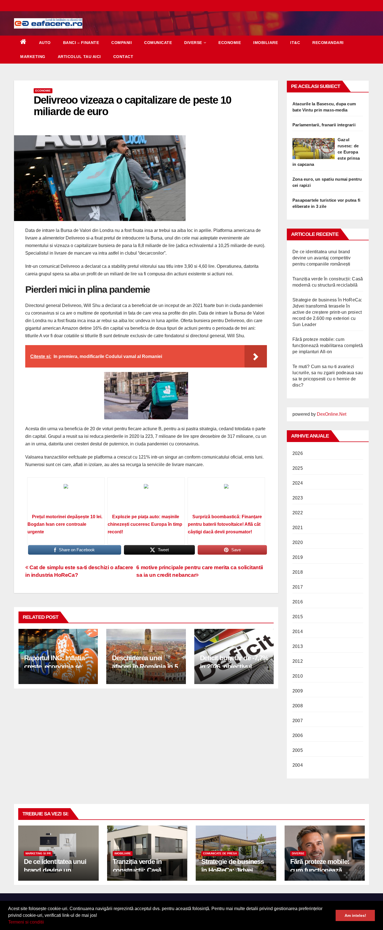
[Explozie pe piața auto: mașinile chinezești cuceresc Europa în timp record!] (146, 497)
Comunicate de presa (220, 853)
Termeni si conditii (26, 922)
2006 (297, 735)
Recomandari (328, 42)
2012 (297, 661)
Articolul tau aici (79, 56)
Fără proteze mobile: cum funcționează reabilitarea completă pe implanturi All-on (327, 345)
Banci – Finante (81, 42)
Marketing (32, 56)
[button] (46, 923)
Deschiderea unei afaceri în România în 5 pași (144, 666)
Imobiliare (265, 42)
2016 (297, 601)
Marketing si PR (38, 853)
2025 (297, 468)
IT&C (295, 42)
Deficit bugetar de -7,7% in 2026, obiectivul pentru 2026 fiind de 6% (234, 666)
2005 (297, 750)
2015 (297, 616)
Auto (45, 42)
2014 (297, 631)
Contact (123, 56)
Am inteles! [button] (355, 915)
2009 (297, 691)
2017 (297, 587)
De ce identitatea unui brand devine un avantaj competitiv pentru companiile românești (321, 257)
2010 (297, 676)
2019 (297, 557)
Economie (229, 42)
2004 (297, 765)
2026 (297, 453)
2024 (297, 483)
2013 (297, 646)
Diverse (193, 42)
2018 (297, 572)
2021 (297, 527)
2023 (297, 498)
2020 (297, 542)
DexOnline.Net (331, 414)
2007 (297, 720)
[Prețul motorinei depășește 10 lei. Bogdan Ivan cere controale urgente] (65, 497)
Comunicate (158, 42)
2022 (297, 512)
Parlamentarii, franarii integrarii (324, 124)
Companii (121, 42)
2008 (297, 705)
